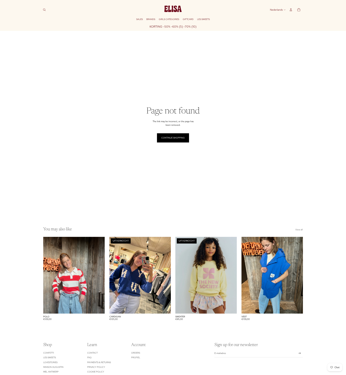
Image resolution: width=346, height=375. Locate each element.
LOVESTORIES (50, 362)
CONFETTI (48, 352)
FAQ (89, 357)
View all (299, 229)
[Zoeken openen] (44, 10)
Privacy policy (96, 367)
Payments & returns (99, 362)
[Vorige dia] (48, 275)
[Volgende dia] (99, 275)
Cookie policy (95, 371)
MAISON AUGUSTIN (53, 367)
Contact (92, 352)
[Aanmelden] (299, 353)
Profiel (135, 357)
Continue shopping (173, 137)
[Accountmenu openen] (291, 10)
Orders (135, 352)
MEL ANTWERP (51, 371)
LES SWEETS (49, 357)
